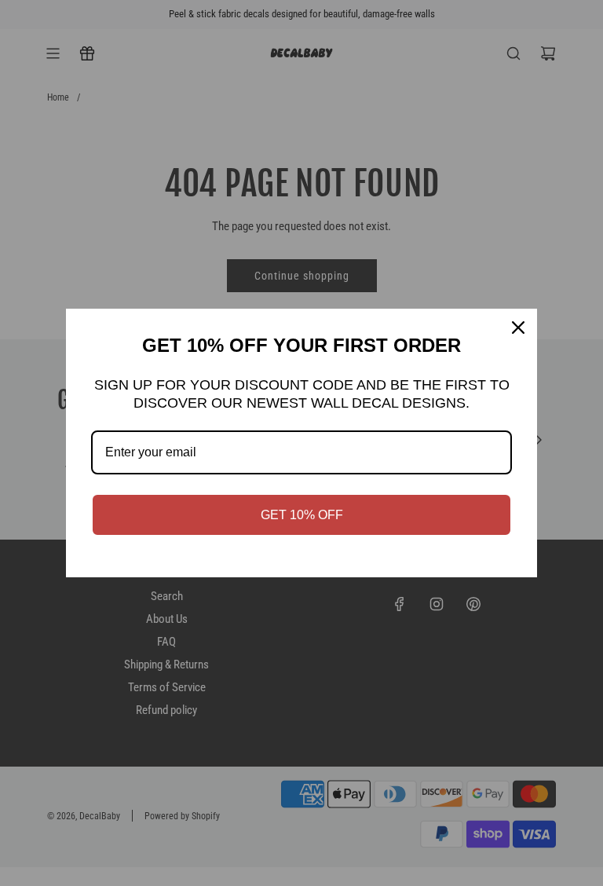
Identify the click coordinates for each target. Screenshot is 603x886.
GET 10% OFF (302, 515)
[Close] (518, 327)
